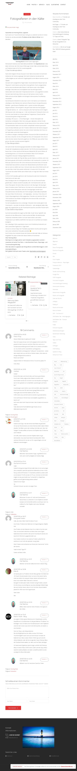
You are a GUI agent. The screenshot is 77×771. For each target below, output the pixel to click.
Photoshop (66, 424)
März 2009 (56, 218)
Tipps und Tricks (57, 340)
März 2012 (56, 122)
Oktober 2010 (56, 164)
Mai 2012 (55, 116)
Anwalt (55, 361)
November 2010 (57, 161)
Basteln (55, 244)
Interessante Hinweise (59, 286)
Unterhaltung (56, 349)
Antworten (44, 335)
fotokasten (13, 671)
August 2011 (56, 140)
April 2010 (55, 182)
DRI (63, 371)
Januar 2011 (56, 158)
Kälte (63, 414)
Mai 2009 (55, 212)
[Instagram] (44, 257)
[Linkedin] (47, 257)
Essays (54, 253)
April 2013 (55, 92)
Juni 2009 (55, 209)
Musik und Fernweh (58, 307)
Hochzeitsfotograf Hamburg (60, 283)
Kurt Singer (55, 24)
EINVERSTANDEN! (17, 766)
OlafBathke (13, 514)
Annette (16, 421)
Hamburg (56, 391)
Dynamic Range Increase (59, 374)
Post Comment (12, 708)
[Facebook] (35, 257)
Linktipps (55, 301)
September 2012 (57, 104)
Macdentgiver (14, 417)
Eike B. (16, 571)
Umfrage (56, 437)
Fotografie (64, 381)
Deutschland (56, 371)
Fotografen (56, 381)
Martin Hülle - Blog (20, 616)
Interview (56, 407)
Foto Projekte (56, 259)
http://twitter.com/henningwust (38, 251)
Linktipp (55, 417)
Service (41, 4)
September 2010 (57, 167)
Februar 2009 (56, 221)
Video (63, 437)
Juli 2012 (55, 110)
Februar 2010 (56, 188)
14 (46, 305)
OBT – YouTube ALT (58, 313)
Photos (34, 4)
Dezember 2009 (57, 194)
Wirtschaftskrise (57, 440)
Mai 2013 (55, 89)
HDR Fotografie (57, 277)
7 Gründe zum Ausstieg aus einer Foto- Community (61, 19)
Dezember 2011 (57, 131)
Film (54, 256)
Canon (61, 364)
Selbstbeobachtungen (58, 331)
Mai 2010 (55, 179)
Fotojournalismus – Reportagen (61, 262)
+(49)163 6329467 (14, 735)
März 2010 (56, 185)
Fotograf (61, 378)
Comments (28, 22)
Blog (48, 4)
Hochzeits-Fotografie (58, 280)
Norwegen (62, 420)
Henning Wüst (14, 415)
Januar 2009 (56, 224)
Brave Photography (58, 247)
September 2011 (57, 137)
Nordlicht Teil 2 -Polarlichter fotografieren (36, 290)
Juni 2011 (55, 143)
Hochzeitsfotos (57, 401)
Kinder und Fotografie (58, 295)
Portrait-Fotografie (57, 328)
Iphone (63, 407)
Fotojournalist (65, 384)
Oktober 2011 (56, 134)
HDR (55, 394)
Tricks (61, 430)
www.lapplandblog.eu (10, 249)
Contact (63, 4)
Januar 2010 (56, 191)
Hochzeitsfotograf (64, 397)
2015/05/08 (10, 298)
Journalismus (56, 411)
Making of (55, 304)
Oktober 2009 (56, 200)
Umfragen (55, 346)
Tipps (55, 430)
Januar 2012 (56, 128)
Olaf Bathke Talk (57, 424)
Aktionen (55, 238)
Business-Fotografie (58, 250)
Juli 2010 (55, 173)
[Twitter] (38, 257)
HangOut (63, 391)
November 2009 (57, 197)
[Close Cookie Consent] (74, 766)
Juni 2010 (55, 176)
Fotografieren (56, 384)
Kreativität (56, 414)
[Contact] (7, 735)
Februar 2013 (56, 95)
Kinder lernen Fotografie (59, 292)
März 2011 (56, 152)
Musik (55, 420)
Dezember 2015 (57, 80)
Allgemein (55, 241)
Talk (62, 427)
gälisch (61, 388)
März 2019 (56, 62)
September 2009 (57, 203)
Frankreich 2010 (57, 265)
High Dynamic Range (64, 394)
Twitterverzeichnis (64, 434)
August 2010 (56, 170)
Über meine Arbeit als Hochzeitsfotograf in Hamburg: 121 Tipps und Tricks (61, 34)
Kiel (63, 411)
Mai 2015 (55, 83)
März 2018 (56, 68)
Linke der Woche (57, 298)
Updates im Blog (57, 352)
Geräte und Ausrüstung (59, 271)
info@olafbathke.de (13, 737)
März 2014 (56, 86)
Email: (6, 737)
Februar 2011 (56, 155)
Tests (54, 337)
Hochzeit (56, 397)
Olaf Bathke (55, 4)
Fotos (55, 388)
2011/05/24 (32, 286)
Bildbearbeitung (64, 361)
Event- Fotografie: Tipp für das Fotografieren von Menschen (61, 42)
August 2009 (56, 206)
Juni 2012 (55, 113)
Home (28, 4)
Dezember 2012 (57, 98)
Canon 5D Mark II (57, 368)
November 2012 (57, 101)
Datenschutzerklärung (67, 766)
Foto (55, 378)
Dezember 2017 (57, 74)
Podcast (55, 427)
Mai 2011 (55, 146)
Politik (54, 325)
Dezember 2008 (57, 227)
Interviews (55, 289)
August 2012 (56, 107)
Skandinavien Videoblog (59, 334)
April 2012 (55, 119)
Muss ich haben (57, 310)
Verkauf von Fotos (57, 355)
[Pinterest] (41, 257)
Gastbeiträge (56, 268)
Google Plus (56, 274)
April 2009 (55, 215)
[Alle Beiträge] (27, 266)
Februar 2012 (56, 125)
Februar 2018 (56, 71)
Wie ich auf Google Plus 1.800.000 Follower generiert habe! (61, 49)
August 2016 (56, 77)
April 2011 (55, 149)
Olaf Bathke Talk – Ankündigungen (61, 316)
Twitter (54, 343)
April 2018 (55, 65)
